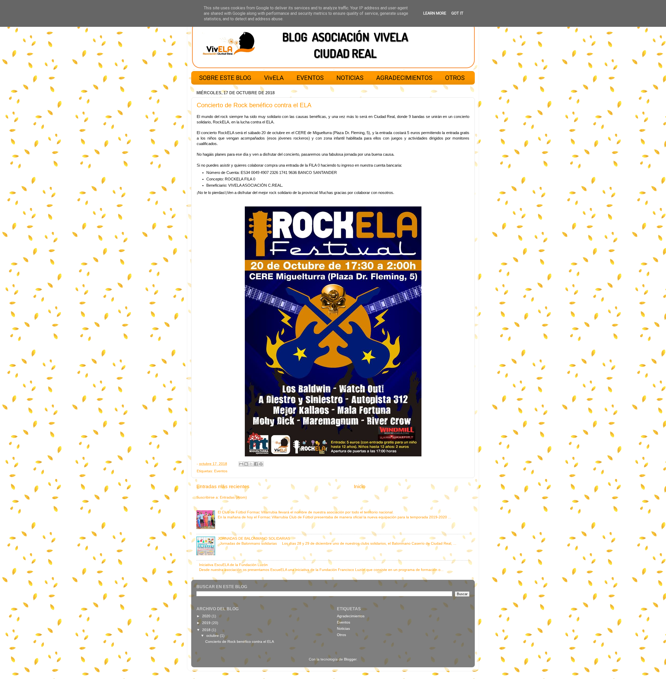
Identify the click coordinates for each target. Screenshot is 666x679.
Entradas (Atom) (233, 497)
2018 (207, 630)
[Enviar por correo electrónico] (241, 464)
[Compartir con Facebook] (256, 464)
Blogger (350, 659)
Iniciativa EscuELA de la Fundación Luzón (233, 565)
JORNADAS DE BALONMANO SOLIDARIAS (254, 538)
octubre (213, 636)
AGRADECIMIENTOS (404, 77)
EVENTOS (310, 77)
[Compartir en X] (251, 464)
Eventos (220, 471)
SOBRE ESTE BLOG (225, 77)
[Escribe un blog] (246, 464)
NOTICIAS (349, 77)
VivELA (274, 77)
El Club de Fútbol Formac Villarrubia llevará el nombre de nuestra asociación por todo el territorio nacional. (306, 512)
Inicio (360, 486)
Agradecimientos (350, 616)
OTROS (455, 77)
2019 (207, 623)
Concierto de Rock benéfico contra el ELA (254, 105)
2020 (207, 616)
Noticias (343, 629)
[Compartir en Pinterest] (261, 464)
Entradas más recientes (222, 486)
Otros (341, 635)
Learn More (434, 13)
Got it (457, 13)
